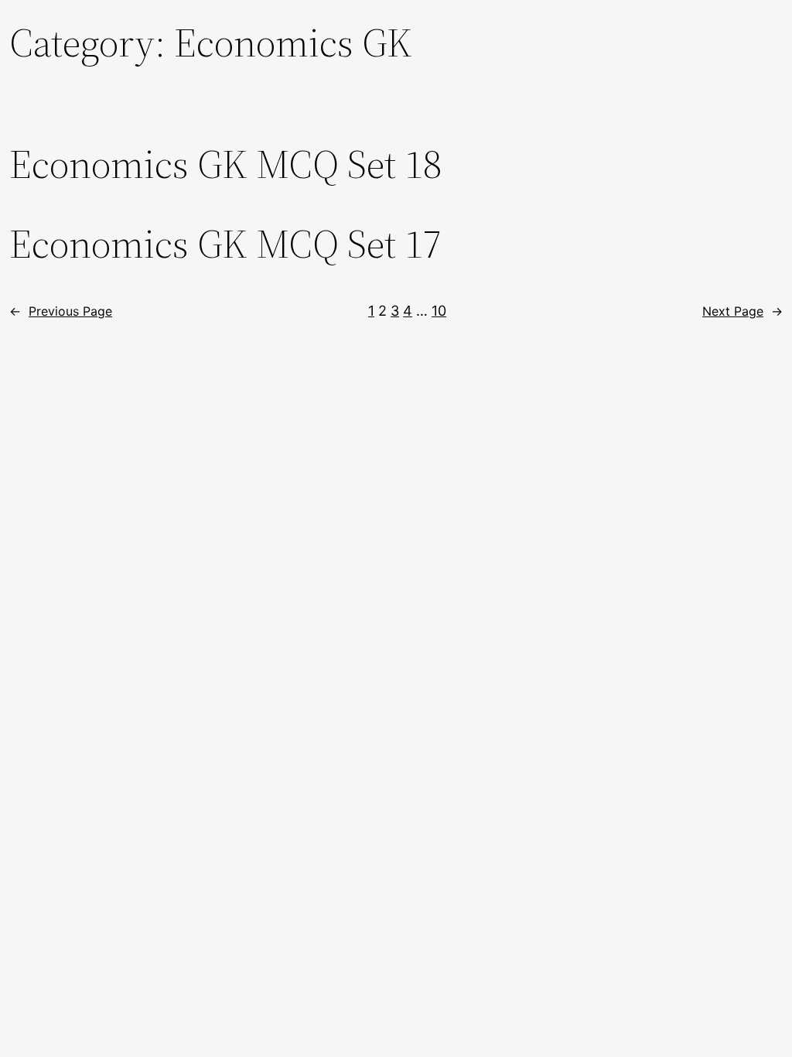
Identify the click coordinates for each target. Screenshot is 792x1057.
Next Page (742, 311)
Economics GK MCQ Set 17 (225, 244)
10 (439, 311)
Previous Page (60, 311)
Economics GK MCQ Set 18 (225, 164)
